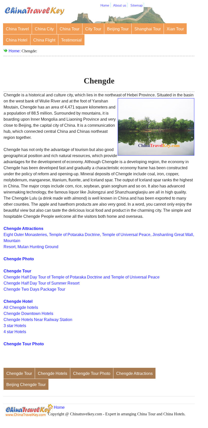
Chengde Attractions (134, 373)
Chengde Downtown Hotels (28, 313)
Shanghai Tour (147, 29)
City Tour (93, 29)
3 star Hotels (15, 326)
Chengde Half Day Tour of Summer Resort (41, 283)
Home (104, 5)
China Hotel (16, 40)
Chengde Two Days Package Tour (34, 289)
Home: (15, 51)
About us (119, 5)
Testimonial (71, 40)
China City (44, 29)
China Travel (17, 29)
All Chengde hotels (21, 307)
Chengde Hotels (52, 373)
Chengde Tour (19, 373)
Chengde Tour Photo (91, 373)
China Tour (69, 29)
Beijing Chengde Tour (26, 384)
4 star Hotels (15, 332)
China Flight (44, 40)
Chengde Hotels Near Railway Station (38, 319)
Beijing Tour (118, 29)
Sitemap (136, 5)
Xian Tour (175, 29)
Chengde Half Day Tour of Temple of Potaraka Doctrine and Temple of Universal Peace (82, 277)
